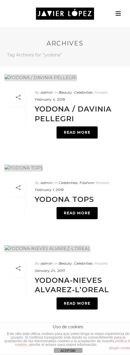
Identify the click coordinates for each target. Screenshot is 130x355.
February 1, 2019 (49, 189)
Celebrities (83, 92)
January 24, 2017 (50, 270)
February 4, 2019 (50, 99)
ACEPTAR (68, 351)
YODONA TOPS (64, 199)
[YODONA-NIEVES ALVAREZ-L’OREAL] (65, 248)
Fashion (87, 182)
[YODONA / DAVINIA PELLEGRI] (65, 77)
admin (47, 92)
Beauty (65, 92)
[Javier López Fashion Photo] (65, 13)
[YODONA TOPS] (65, 168)
